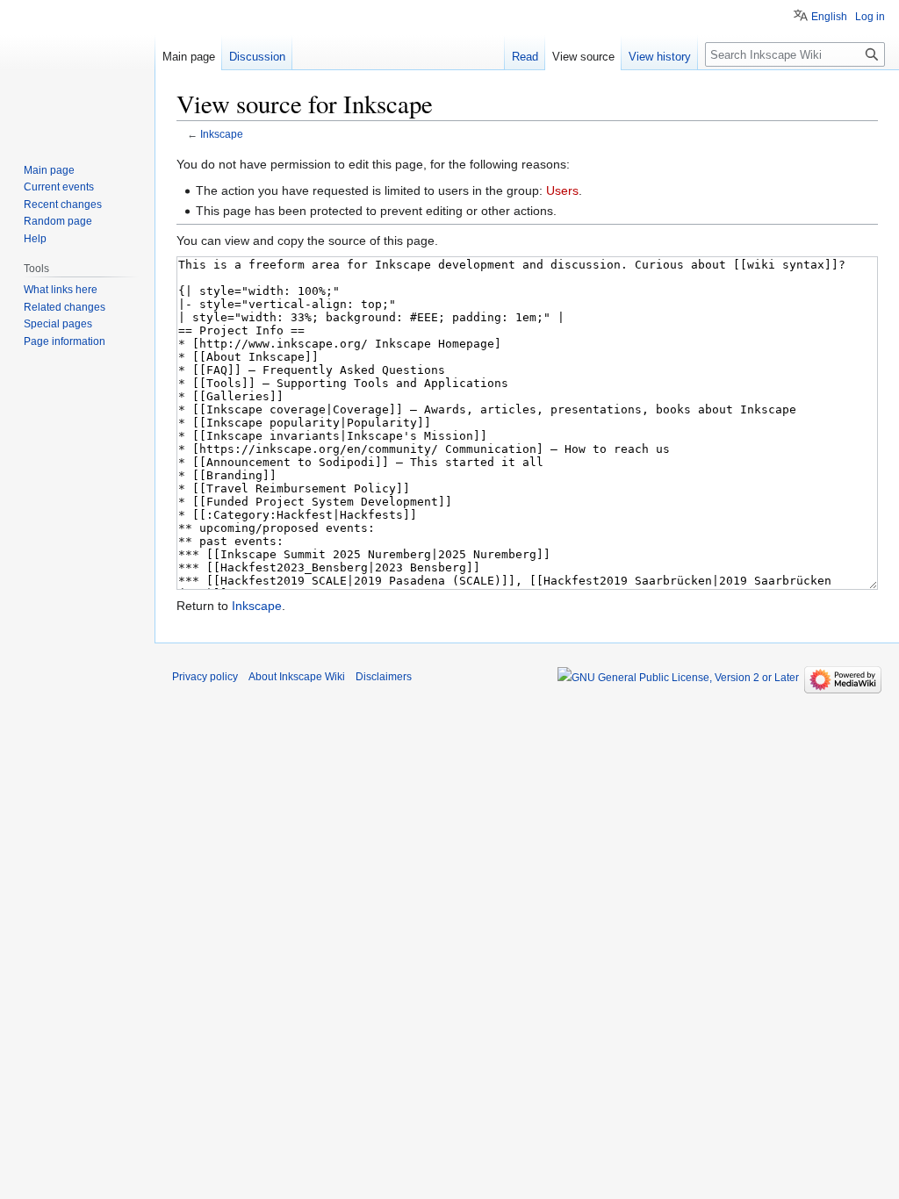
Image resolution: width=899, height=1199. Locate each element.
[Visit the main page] (77, 70)
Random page (58, 221)
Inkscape (221, 134)
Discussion (257, 56)
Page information (64, 341)
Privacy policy (205, 677)
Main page (188, 56)
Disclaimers (384, 677)
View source (583, 56)
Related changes (64, 307)
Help (35, 239)
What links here (60, 290)
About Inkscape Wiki (296, 677)
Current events (59, 187)
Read (525, 56)
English (829, 17)
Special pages (58, 324)
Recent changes (63, 204)
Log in (870, 17)
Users (562, 190)
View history (660, 56)
